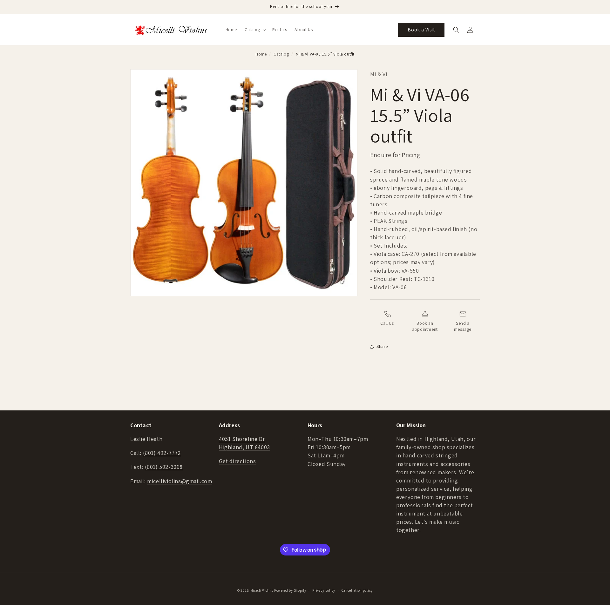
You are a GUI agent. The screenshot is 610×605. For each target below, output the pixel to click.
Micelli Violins (262, 590)
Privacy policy (323, 590)
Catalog (281, 54)
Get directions (237, 461)
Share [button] (382, 346)
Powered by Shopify (290, 590)
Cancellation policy (357, 590)
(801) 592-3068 (164, 467)
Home (261, 54)
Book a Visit (421, 30)
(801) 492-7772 (162, 453)
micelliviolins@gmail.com (179, 481)
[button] (254, 29)
